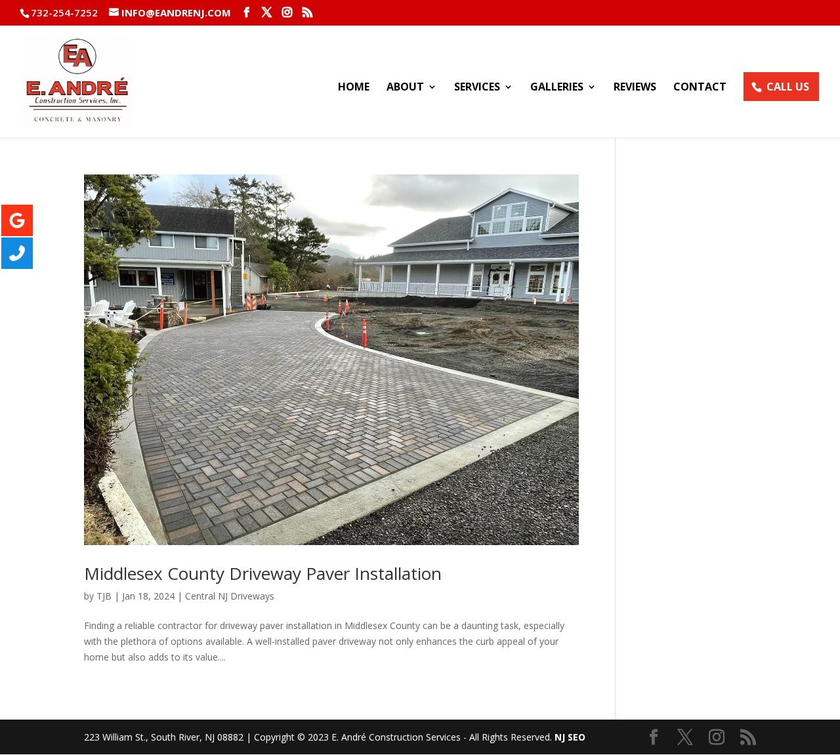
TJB (104, 596)
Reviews (635, 88)
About (405, 88)
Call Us (787, 86)
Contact (699, 88)
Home (353, 88)
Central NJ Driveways (229, 596)
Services (477, 88)
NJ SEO (570, 737)
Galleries (556, 88)
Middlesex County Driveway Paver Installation (263, 573)
